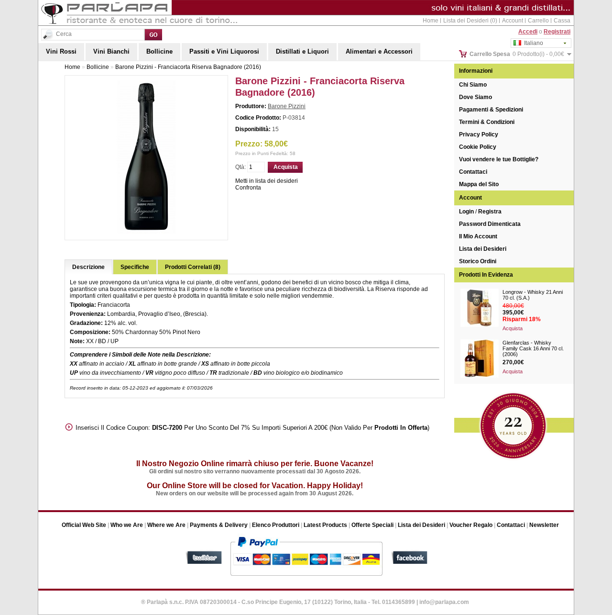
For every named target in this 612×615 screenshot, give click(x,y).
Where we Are (166, 525)
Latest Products (325, 525)
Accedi (527, 31)
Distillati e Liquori (302, 51)
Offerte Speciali (372, 525)
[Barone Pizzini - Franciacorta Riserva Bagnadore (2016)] (146, 231)
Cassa (562, 20)
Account (512, 20)
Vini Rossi (61, 51)
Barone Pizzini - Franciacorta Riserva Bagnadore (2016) (188, 67)
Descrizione (88, 267)
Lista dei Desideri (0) (470, 20)
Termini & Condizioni (486, 122)
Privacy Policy (478, 134)
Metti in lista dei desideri (266, 181)
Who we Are (126, 525)
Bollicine (159, 51)
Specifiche (134, 267)
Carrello (538, 20)
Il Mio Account (478, 236)
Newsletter (544, 525)
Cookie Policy (477, 147)
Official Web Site (84, 525)
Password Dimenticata (490, 224)
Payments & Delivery (219, 525)
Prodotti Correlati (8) (192, 267)
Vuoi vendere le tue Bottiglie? (498, 159)
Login (466, 211)
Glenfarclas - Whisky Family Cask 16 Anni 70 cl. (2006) (533, 348)
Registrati (557, 31)
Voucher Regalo (470, 525)
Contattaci (473, 171)
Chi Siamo (473, 84)
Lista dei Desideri (482, 249)
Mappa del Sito (479, 184)
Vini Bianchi (111, 51)
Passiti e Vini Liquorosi (224, 51)
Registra (490, 211)
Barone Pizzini (287, 106)
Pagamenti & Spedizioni (491, 109)
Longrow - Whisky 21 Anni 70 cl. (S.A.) (533, 295)
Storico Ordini (477, 261)
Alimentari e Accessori (379, 51)
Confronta (248, 187)
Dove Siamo (475, 97)
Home (430, 20)
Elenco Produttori (275, 525)
